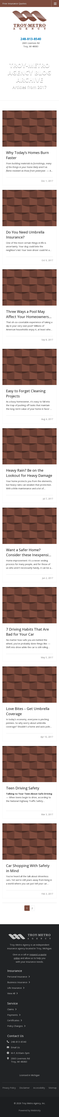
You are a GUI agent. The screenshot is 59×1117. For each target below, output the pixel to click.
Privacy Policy (9, 1087)
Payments (12, 1014)
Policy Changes (15, 1025)
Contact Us (15, 1036)
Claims (10, 1009)
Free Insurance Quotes (14, 3)
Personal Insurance (17, 976)
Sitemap (53, 1087)
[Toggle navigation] (55, 3)
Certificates (13, 1020)
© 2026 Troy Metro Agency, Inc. (29, 1103)
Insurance (14, 971)
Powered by (30, 1110)
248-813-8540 (30, 39)
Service (12, 1003)
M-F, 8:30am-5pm (20, 1052)
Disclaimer (24, 1087)
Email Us (15, 1047)
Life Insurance (14, 987)
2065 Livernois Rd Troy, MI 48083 (20, 1060)
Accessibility (39, 1087)
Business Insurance (17, 982)
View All (21, 993)
